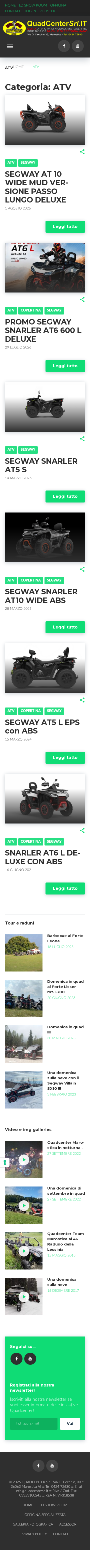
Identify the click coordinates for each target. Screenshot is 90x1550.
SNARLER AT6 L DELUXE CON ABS (43, 857)
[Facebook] (64, 46)
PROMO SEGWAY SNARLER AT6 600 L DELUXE (43, 330)
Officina (58, 5)
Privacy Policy (33, 1534)
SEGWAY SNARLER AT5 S (41, 465)
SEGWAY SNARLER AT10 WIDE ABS (41, 596)
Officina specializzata (45, 1515)
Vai (70, 1423)
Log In (30, 11)
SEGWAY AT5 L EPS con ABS (42, 727)
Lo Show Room (33, 5)
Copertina (31, 310)
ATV (11, 162)
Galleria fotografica (33, 1524)
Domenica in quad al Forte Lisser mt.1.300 (65, 986)
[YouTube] (78, 46)
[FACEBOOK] (16, 1359)
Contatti (13, 11)
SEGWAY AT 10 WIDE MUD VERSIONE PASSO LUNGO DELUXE (36, 187)
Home (10, 5)
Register (47, 11)
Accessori (68, 1524)
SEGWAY (28, 162)
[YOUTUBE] (30, 1359)
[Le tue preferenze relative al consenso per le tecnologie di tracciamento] (5, 1162)
